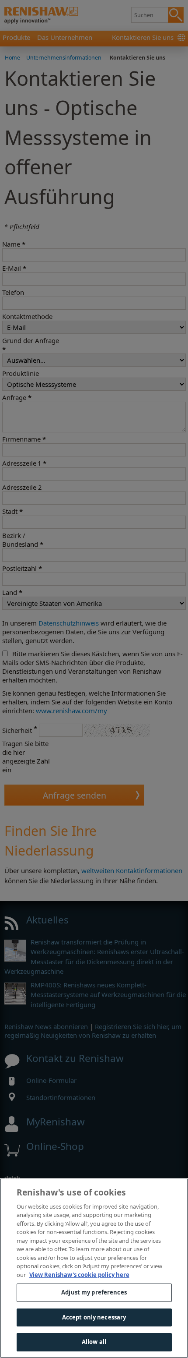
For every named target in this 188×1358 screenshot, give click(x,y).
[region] (94, 1268)
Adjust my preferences (94, 1292)
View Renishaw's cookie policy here (79, 1275)
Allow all (94, 1342)
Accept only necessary (94, 1317)
